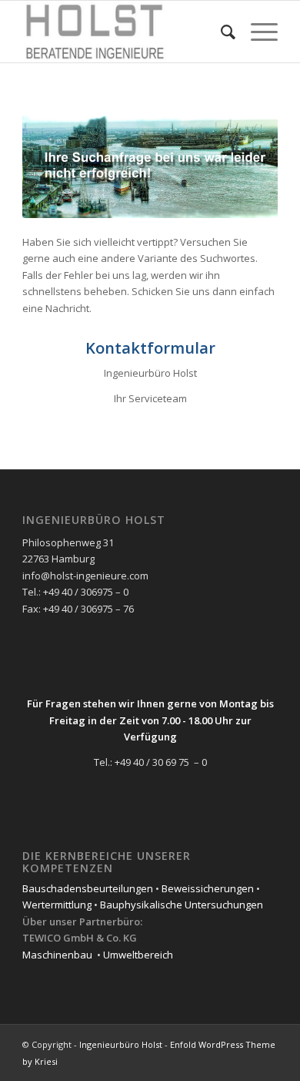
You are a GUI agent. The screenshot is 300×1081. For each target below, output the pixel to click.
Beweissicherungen (208, 888)
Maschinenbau (57, 955)
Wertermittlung (57, 904)
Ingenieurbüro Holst (120, 1044)
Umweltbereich (138, 955)
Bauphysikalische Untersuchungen (181, 904)
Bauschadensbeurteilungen (87, 888)
